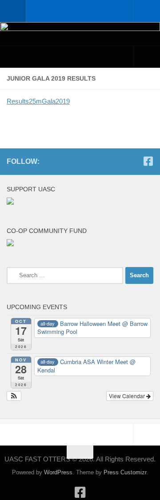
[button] (14, 395)
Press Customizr (125, 472)
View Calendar (127, 395)
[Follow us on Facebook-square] (148, 161)
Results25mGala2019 (38, 101)
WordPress (58, 472)
